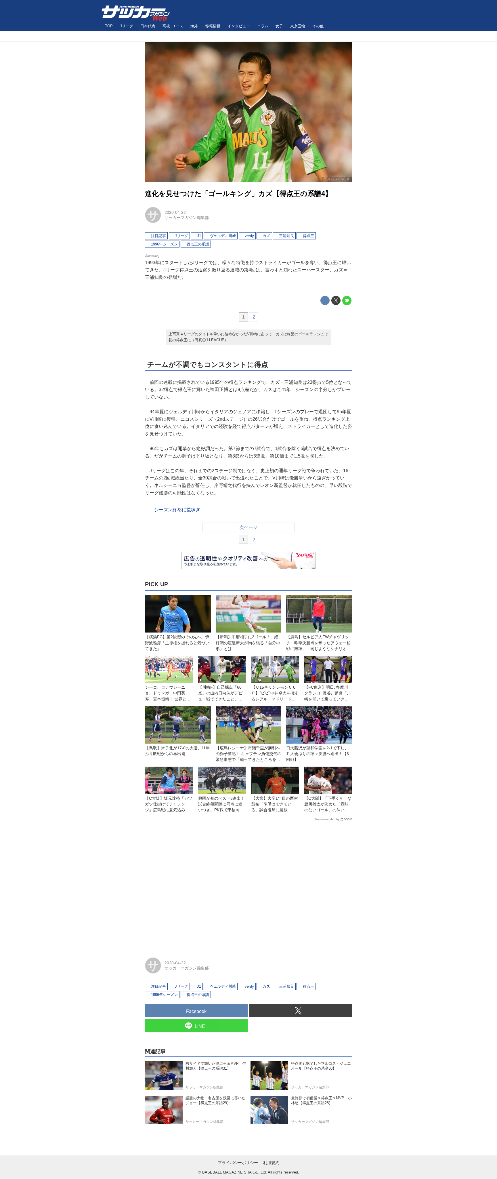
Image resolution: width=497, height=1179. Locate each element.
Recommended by (327, 819)
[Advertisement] (248, 886)
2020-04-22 (175, 212)
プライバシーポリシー (238, 1162)
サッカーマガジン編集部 (187, 217)
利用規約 (271, 1162)
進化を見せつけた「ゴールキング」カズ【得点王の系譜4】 (238, 193)
